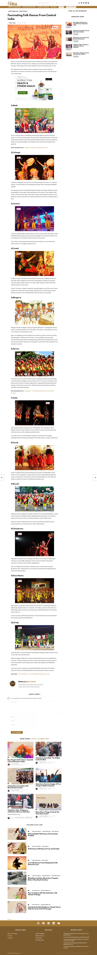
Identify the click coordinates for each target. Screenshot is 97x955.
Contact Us (10, 938)
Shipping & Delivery (70, 953)
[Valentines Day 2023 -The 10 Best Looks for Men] (48, 749)
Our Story (10, 935)
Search (57, 3)
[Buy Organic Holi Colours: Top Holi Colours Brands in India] (20, 750)
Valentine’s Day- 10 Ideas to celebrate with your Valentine (80, 46)
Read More (68, 27)
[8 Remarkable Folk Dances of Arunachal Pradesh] (17, 834)
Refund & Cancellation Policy (83, 953)
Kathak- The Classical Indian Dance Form (36, 147)
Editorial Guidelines (40, 933)
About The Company (12, 933)
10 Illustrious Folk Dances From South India (43, 849)
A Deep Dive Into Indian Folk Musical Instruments (81, 38)
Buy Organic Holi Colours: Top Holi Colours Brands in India (80, 24)
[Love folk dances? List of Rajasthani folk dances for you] (17, 862)
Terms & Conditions (60, 953)
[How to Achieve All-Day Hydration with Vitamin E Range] (17, 893)
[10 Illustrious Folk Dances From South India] (17, 848)
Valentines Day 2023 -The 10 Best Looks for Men (81, 31)
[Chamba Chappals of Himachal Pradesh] (1, 477)
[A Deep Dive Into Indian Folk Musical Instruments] (20, 776)
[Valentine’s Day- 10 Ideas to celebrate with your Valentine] (20, 801)
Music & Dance (55, 831)
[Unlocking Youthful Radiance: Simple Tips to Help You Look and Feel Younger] (17, 907)
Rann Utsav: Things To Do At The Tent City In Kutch (81, 53)
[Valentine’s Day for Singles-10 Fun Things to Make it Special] (48, 775)
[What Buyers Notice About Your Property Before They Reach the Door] (17, 878)
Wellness (54, 7)
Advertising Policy (40, 940)
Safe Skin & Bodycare (29, 7)
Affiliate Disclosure (40, 935)
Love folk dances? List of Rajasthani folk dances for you (34, 674)
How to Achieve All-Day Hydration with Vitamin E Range (76, 937)
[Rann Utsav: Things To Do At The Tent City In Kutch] (48, 802)
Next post (10, 919)
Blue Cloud (22, 953)
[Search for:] (47, 3)
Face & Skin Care (35, 890)
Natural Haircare (43, 7)
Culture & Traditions (36, 831)
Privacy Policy (39, 938)
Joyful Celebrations (40, 739)
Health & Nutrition (14, 7)
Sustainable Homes (56, 875)
